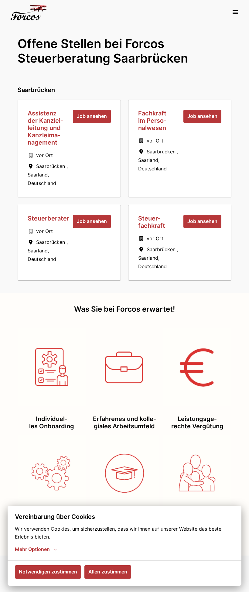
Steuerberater (48, 218)
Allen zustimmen (107, 572)
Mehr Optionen (32, 549)
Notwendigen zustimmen (48, 572)
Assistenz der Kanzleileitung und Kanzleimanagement (45, 128)
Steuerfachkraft (151, 222)
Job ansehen (92, 116)
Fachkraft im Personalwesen (152, 121)
